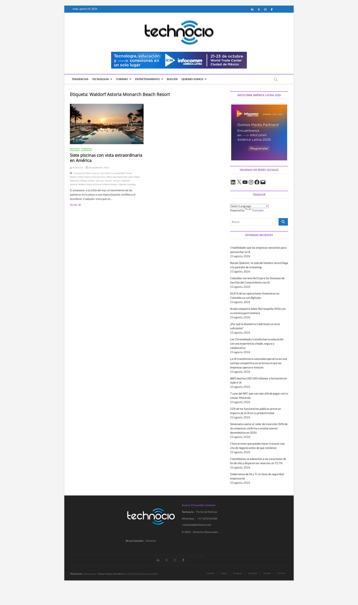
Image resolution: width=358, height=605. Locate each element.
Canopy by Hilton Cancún (86, 173)
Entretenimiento (147, 79)
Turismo (122, 79)
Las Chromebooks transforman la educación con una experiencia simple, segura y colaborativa (256, 343)
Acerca (186, 505)
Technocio (77, 167)
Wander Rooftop (127, 184)
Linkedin (210, 573)
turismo (117, 180)
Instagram (237, 573)
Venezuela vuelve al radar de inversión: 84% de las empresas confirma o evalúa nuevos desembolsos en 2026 (259, 428)
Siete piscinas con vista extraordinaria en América (106, 157)
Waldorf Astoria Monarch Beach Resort (98, 184)
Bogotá (172, 79)
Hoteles (75, 148)
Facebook (252, 573)
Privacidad (197, 505)
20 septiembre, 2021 (98, 167)
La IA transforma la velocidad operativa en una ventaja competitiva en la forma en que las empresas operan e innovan (258, 363)
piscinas (100, 180)
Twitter (224, 573)
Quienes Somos (192, 79)
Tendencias (80, 79)
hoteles (91, 180)
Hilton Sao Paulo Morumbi (119, 176)
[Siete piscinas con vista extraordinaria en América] (107, 124)
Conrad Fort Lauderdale (112, 173)
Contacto (210, 505)
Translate (258, 210)
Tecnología (100, 79)
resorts (108, 180)
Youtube (267, 573)
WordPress (118, 573)
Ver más (80, 205)
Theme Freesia (105, 573)
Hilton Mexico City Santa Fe (91, 176)
